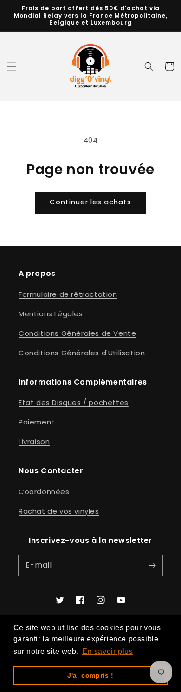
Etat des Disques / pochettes (74, 402)
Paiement (37, 422)
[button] (11, 66)
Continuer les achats (90, 202)
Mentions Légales (51, 314)
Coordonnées (44, 491)
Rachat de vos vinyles (59, 511)
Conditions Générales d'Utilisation (82, 353)
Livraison (34, 441)
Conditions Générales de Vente (77, 333)
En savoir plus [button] (107, 651)
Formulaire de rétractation (68, 294)
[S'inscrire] (152, 565)
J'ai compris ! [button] (90, 675)
